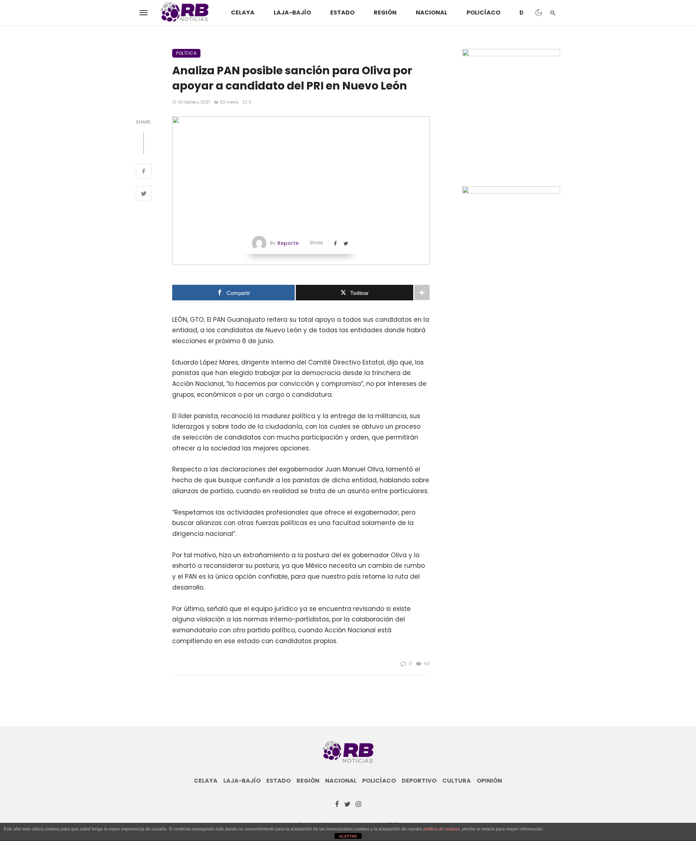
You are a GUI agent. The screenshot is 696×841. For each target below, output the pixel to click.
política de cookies (441, 829)
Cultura (456, 781)
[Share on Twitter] (144, 194)
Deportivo (419, 781)
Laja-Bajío (292, 12)
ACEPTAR (348, 836)
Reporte (288, 243)
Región (385, 12)
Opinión (489, 781)
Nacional (431, 12)
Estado (342, 12)
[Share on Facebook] (144, 172)
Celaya (242, 12)
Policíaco (483, 12)
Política (186, 53)
